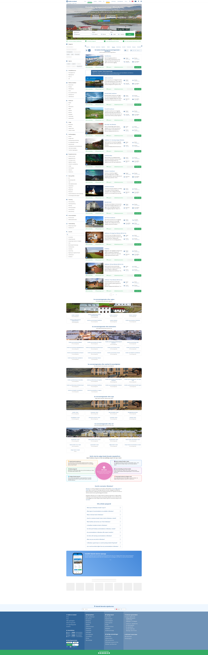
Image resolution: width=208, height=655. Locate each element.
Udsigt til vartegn (71, 130)
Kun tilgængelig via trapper (73, 142)
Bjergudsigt (70, 124)
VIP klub (87, 638)
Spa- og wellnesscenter (72, 92)
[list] (89, 50)
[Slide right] (141, 46)
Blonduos (88, 488)
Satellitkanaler (71, 254)
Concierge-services (71, 160)
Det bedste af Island (109, 626)
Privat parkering (71, 209)
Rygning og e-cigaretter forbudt (74, 252)
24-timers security (71, 156)
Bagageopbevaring (71, 158)
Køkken (69, 108)
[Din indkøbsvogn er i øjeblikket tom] (138, 1)
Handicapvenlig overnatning (73, 140)
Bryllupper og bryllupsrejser (111, 644)
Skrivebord (70, 256)
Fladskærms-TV (71, 227)
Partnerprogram (128, 638)
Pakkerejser (90, 1)
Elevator (69, 136)
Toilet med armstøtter (72, 148)
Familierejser (88, 628)
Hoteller (100, 1)
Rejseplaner (107, 628)
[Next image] (102, 60)
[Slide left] (85, 46)
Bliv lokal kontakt (128, 636)
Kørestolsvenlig (71, 144)
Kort (127, 50)
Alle (69, 78)
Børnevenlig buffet (71, 180)
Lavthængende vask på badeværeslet (75, 146)
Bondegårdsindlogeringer (71, 49)
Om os (126, 1)
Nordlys (106, 624)
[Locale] (132, 1)
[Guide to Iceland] (71, 1)
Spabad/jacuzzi (71, 94)
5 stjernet (73, 66)
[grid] (86, 50)
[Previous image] (86, 60)
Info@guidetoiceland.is (130, 618)
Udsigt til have (71, 128)
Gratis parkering (71, 201)
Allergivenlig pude (71, 239)
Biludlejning (88, 620)
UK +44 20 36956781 (130, 625)
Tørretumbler (70, 116)
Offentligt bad (71, 88)
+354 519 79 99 (129, 619)
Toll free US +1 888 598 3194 (131, 623)
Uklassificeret (79, 66)
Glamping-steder (77, 51)
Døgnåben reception (72, 162)
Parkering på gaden (72, 207)
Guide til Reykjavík (109, 620)
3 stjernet (78, 63)
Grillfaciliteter (70, 185)
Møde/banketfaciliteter (72, 219)
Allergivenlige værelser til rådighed (74, 241)
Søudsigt (70, 126)
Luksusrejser (88, 632)
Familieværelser (71, 246)
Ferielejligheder (69, 51)
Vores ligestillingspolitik (71, 624)
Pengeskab (70, 114)
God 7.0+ (70, 76)
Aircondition (70, 237)
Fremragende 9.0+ (71, 72)
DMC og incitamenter (109, 640)
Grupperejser (88, 630)
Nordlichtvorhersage (109, 630)
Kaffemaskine (70, 106)
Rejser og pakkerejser (90, 616)
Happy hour (70, 187)
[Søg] (129, 1)
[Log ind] (141, 1)
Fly (103, 1)
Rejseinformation (108, 618)
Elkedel (69, 102)
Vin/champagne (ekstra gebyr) (73, 195)
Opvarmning (70, 250)
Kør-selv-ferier (89, 618)
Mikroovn (70, 112)
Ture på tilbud (89, 636)
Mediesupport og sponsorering (111, 642)
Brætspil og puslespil (72, 225)
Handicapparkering (71, 203)
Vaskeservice (70, 171)
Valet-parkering (71, 211)
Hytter (72, 54)
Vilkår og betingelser (70, 620)
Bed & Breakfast (70, 46)
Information (113, 1)
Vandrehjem (69, 56)
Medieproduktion (108, 638)
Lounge (69, 166)
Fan (69, 104)
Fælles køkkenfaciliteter (72, 183)
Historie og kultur (108, 622)
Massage (70, 86)
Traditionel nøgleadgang (72, 150)
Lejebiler (95, 1)
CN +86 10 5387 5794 (130, 629)
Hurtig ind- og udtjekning (73, 164)
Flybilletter (88, 624)
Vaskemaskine (71, 118)
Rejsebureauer (108, 636)
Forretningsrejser (89, 634)
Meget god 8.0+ (71, 74)
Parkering (70, 205)
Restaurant (70, 191)
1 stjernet (68, 63)
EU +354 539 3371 (129, 627)
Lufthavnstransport (90, 626)
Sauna (69, 90)
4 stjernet (68, 66)
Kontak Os (68, 626)
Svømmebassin (71, 96)
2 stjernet (73, 63)
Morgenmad (70, 189)
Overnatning (88, 622)
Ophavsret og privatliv (70, 622)
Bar (69, 178)
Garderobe (70, 248)
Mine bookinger (89, 640)
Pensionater (77, 54)
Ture (85, 1)
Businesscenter (71, 217)
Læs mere (88, 499)
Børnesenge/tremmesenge (73, 244)
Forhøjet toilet (71, 138)
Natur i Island (108, 616)
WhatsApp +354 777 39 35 (131, 630)
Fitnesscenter (70, 84)
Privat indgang (71, 167)
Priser (67, 618)
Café (69, 181)
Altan (69, 243)
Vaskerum (70, 169)
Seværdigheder (120, 1)
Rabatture (108, 1)
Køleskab (70, 110)
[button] (94, 60)
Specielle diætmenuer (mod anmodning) (75, 193)
